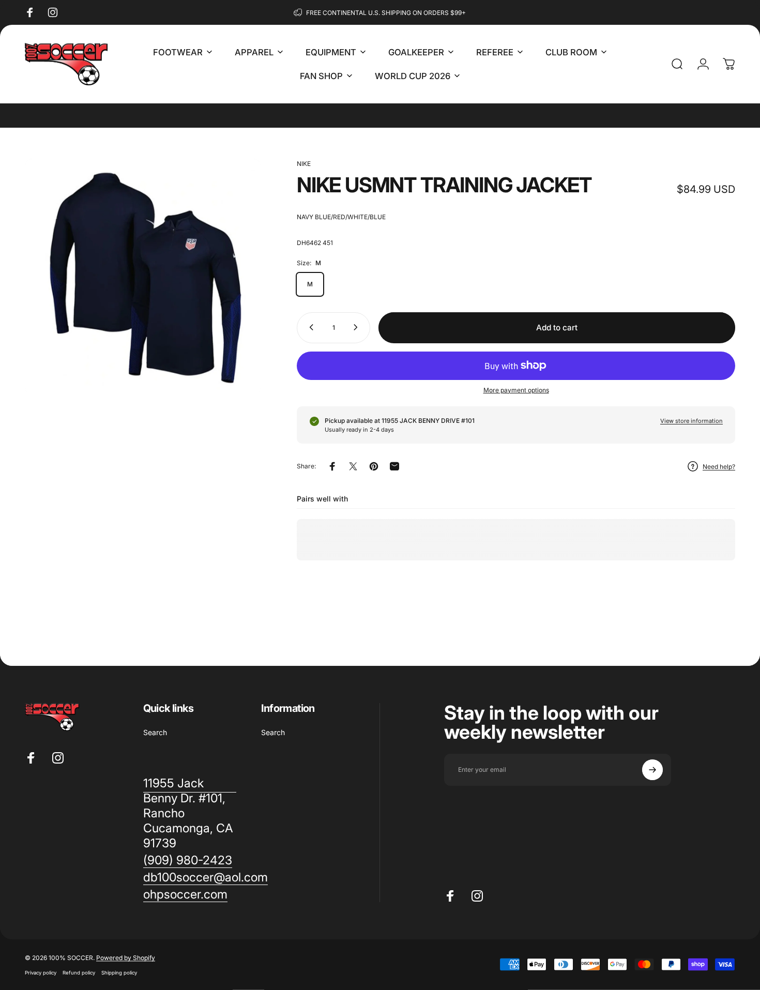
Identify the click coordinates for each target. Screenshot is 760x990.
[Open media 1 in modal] (143, 277)
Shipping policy (119, 973)
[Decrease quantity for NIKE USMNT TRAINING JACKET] (309, 327)
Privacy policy (40, 973)
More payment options (516, 389)
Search (155, 732)
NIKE (304, 163)
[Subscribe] (652, 769)
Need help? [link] (719, 466)
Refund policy (79, 973)
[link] (187, 860)
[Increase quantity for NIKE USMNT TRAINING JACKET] (358, 327)
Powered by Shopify (125, 958)
